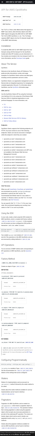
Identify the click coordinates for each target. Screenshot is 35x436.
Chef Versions (15, 200)
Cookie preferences (18, 432)
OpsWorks (16, 87)
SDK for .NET (7, 110)
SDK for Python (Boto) (10, 121)
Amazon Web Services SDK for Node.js (15, 118)
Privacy (2, 432)
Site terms (9, 432)
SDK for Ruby (7, 115)
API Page (29, 352)
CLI (5, 104)
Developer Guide (21, 58)
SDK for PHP (7, 113)
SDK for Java (7, 107)
